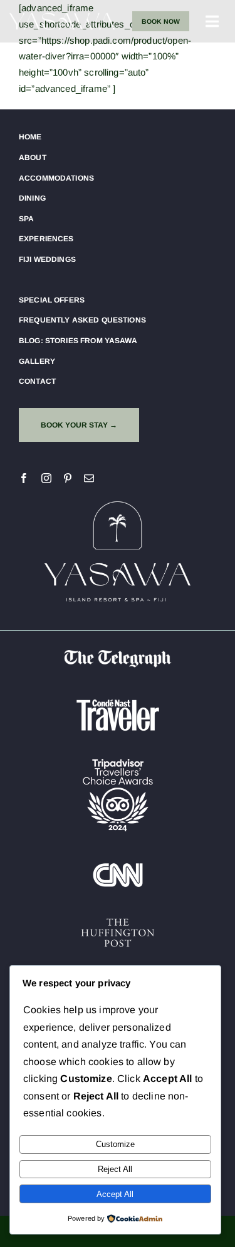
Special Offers (52, 300)
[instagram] (46, 478)
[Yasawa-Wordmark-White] (62, 13)
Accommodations (56, 178)
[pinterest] (67, 478)
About (32, 157)
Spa (26, 218)
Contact (37, 381)
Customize (115, 1144)
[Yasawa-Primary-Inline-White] (117, 500)
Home (30, 137)
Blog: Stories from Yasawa (78, 340)
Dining (32, 198)
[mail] (89, 478)
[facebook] (24, 478)
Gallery (37, 361)
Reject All (115, 1169)
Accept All (115, 1194)
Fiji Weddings (47, 259)
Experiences (46, 238)
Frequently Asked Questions (82, 320)
